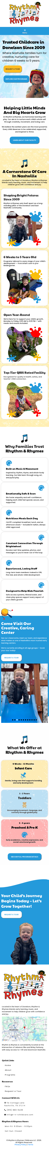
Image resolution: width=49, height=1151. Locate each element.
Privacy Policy (20, 1144)
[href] (24, 1029)
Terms (30, 1144)
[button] (24, 30)
